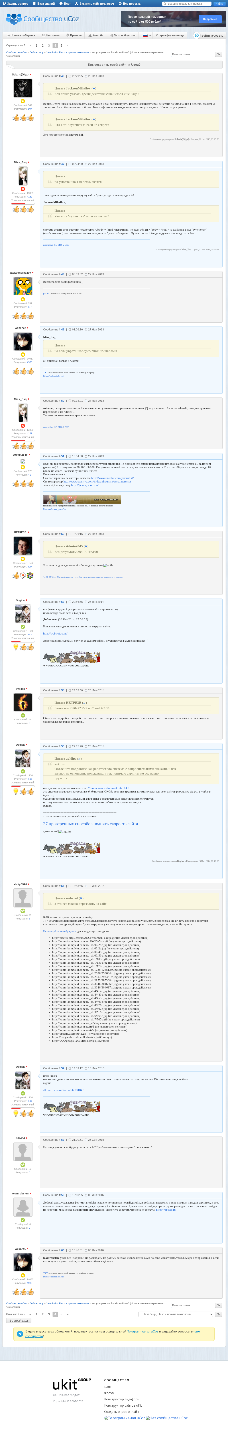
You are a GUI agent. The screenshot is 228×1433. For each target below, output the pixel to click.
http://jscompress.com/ (85, 485)
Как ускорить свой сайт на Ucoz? (110, 52)
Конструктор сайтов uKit (123, 1405)
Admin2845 (20, 454)
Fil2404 (21, 1138)
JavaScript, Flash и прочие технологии (67, 52)
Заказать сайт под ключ (97, 3)
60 (62, 1250)
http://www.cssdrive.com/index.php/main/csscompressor (97, 481)
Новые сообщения (23, 35)
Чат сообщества (125, 35)
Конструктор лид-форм (122, 1399)
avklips (21, 688)
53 (62, 601)
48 (62, 274)
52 (62, 534)
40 (29, 474)
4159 (29, 196)
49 (62, 329)
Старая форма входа (170, 35)
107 (30, 307)
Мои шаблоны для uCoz (54, 509)
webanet (20, 328)
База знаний (46, 3)
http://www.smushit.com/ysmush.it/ (112, 478)
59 (62, 1195)
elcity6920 (21, 884)
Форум (109, 1393)
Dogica (20, 600)
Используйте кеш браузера (60, 931)
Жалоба (98, 35)
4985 (29, 362)
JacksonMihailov (21, 272)
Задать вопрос (17, 3)
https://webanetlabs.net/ (53, 376)
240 (30, 108)
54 (62, 690)
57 (62, 1068)
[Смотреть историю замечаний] (18, 203)
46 (62, 76)
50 (62, 400)
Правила (76, 35)
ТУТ (45, 372)
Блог (67, 3)
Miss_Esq (20, 162)
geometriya (48, 245)
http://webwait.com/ (55, 633)
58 (62, 1139)
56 (62, 885)
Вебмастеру (36, 52)
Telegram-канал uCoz (142, 1331)
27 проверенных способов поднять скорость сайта (90, 823)
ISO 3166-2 (59, 245)
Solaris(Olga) (20, 74)
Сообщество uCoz (16, 52)
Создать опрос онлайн (121, 1411)
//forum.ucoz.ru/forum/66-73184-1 (64, 1090)
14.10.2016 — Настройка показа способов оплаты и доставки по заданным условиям (82, 577)
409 (30, 566)
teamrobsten (20, 1193)
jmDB (46, 293)
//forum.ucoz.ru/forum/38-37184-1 (109, 788)
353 (30, 634)
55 (62, 746)
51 (62, 456)
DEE (67, 245)
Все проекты (132, 3)
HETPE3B (20, 532)
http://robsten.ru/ (166, 1209)
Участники (52, 35)
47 (62, 164)
